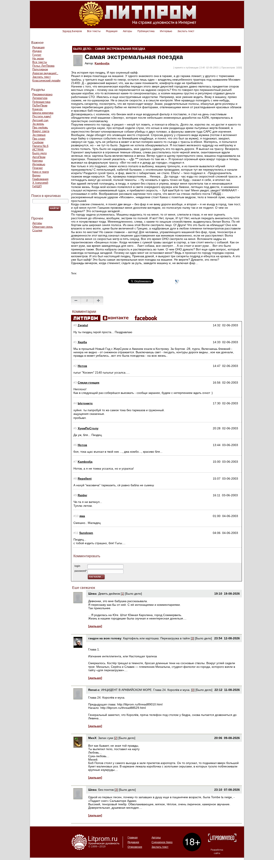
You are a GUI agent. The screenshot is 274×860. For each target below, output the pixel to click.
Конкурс (37, 109)
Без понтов (106, 789)
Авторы (127, 31)
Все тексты (94, 31)
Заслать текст (185, 31)
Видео (36, 175)
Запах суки (105, 738)
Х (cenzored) (40, 182)
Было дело (39, 153)
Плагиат (37, 168)
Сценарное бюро (162, 842)
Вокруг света (40, 131)
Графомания (40, 179)
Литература (39, 98)
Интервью (166, 31)
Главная (133, 837)
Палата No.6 (40, 146)
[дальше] (95, 626)
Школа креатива (42, 112)
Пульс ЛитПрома (43, 65)
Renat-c (94, 690)
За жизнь (38, 124)
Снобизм (37, 142)
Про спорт (38, 138)
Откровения (135, 846)
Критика (37, 160)
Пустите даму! (41, 116)
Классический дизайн (46, 80)
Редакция (112, 31)
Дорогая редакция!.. (45, 73)
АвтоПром (38, 157)
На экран (38, 58)
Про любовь (40, 127)
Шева (92, 593)
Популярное (40, 69)
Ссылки (37, 230)
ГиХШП (37, 186)
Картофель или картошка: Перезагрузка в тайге (156, 638)
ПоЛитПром (39, 105)
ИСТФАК (38, 149)
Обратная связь (42, 226)
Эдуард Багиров (72, 31)
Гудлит (36, 54)
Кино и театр (40, 171)
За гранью (39, 134)
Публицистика (146, 31)
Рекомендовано (42, 94)
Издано (37, 51)
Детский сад (40, 120)
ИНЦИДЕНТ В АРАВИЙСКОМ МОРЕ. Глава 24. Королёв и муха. (145, 690)
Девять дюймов (109, 593)
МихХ (92, 738)
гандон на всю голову (104, 638)
